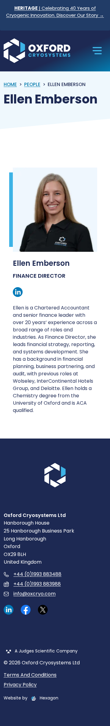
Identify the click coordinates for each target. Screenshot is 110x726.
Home (10, 84)
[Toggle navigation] (97, 50)
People (32, 84)
